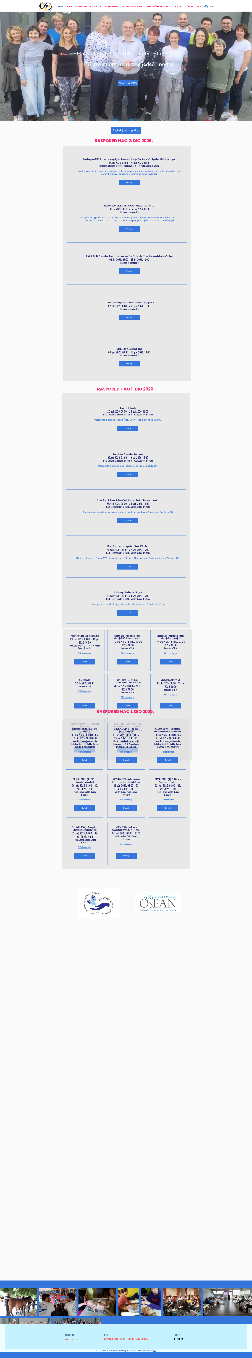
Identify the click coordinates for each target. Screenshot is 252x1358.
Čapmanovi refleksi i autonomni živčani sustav (84, 730)
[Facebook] (174, 1339)
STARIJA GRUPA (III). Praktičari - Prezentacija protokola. (168, 780)
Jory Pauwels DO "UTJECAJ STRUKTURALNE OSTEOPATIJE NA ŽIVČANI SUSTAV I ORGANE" (128, 681)
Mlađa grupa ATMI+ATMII (170, 680)
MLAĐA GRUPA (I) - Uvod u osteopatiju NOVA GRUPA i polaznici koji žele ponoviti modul (126, 828)
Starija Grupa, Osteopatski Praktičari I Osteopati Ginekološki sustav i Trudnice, (128, 500)
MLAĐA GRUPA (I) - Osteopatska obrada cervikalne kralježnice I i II (167, 730)
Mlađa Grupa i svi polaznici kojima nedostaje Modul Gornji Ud (170, 637)
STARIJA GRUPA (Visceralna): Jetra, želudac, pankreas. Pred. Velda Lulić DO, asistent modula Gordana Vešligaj (129, 256)
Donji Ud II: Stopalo (128, 408)
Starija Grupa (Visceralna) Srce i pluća (128, 454)
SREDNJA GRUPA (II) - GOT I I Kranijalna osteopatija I (84, 780)
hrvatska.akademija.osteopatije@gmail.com (126, 1338)
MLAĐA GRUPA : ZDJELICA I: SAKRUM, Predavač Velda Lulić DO (129, 205)
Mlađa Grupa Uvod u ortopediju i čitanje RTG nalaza (127, 546)
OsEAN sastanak (84, 680)
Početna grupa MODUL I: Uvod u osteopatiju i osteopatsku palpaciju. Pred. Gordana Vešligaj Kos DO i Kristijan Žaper (129, 159)
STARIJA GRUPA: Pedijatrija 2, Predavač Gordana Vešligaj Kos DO (129, 302)
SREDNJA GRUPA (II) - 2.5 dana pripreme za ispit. (126, 730)
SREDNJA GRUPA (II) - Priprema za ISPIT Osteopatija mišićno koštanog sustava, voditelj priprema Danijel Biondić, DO (126, 780)
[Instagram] (182, 1339)
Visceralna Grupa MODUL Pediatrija (85, 635)
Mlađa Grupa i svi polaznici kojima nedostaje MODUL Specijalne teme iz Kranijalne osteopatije (127, 637)
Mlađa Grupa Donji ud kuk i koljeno (128, 592)
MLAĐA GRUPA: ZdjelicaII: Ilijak (129, 348)
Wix (154, 1350)
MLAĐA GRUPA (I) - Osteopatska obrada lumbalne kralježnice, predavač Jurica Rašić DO (84, 828)
